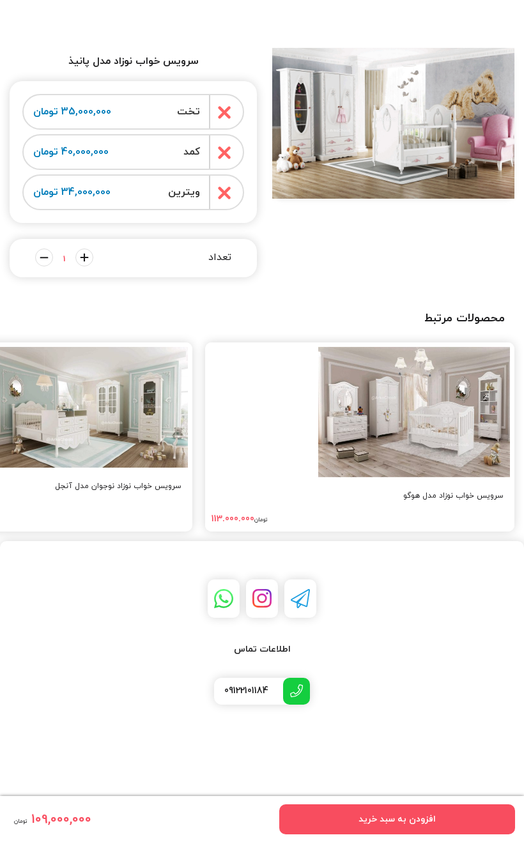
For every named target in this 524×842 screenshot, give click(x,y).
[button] (393, 187)
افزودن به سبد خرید (397, 819)
